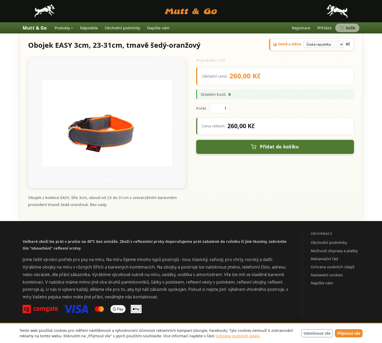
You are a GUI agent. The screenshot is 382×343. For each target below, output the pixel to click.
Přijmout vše (348, 333)
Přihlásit (324, 27)
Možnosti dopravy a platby (334, 250)
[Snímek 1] (107, 181)
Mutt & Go (35, 28)
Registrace (301, 27)
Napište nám (158, 27)
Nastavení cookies (327, 274)
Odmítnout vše (317, 333)
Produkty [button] (62, 27)
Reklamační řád (324, 258)
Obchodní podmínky (122, 27)
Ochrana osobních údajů (237, 335)
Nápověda (89, 27)
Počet (201, 108)
